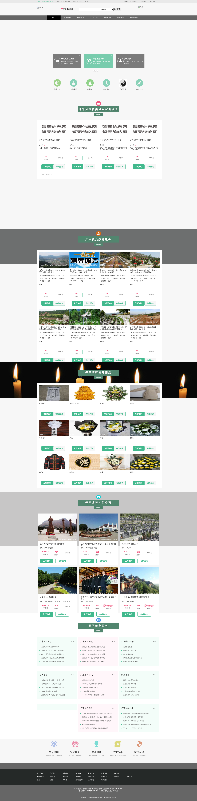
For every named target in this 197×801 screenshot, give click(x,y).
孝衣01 (134, 400)
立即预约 (47, 167)
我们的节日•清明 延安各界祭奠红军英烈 (95, 728)
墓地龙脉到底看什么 (129, 687)
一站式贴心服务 (67, 59)
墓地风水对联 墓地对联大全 (50, 647)
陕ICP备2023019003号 (93, 791)
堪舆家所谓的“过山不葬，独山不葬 (52, 650)
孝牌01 (73, 469)
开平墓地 (80, 17)
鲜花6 (103, 469)
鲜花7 (133, 469)
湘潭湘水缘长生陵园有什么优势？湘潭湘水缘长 (97, 717)
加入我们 (65, 773)
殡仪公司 (107, 17)
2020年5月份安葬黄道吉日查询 (92, 684)
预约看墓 (128, 59)
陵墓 (38, 780)
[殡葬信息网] (40, 7)
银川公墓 (129, 776)
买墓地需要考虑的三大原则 (131, 691)
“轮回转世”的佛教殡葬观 (90, 687)
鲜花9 (103, 434)
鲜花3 (133, 434)
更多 (49, 281)
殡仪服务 (134, 17)
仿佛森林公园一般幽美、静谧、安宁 (52, 680)
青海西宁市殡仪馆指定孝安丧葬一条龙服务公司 (104, 593)
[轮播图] (94, 71)
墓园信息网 (79, 780)
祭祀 (51, 780)
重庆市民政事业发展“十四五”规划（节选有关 (96, 721)
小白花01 (43, 434)
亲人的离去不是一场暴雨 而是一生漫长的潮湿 (137, 724)
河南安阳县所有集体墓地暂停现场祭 (93, 647)
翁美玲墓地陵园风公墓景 (49, 691)
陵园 (74, 1)
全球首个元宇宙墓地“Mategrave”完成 (93, 650)
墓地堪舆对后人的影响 (130, 680)
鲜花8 (103, 400)
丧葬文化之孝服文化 (129, 650)
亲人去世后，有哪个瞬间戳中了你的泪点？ (137, 713)
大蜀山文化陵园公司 (70, 593)
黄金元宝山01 (75, 400)
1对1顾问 (78, 773)
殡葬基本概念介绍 (88, 680)
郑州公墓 (53, 776)
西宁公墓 (117, 776)
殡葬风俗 (117, 773)
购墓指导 (104, 773)
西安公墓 (104, 776)
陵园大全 (94, 17)
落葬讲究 (143, 1)
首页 (54, 17)
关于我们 (40, 773)
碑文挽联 (126, 1)
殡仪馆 (87, 1)
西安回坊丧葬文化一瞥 (130, 661)
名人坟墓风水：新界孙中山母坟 (51, 684)
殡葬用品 (120, 17)
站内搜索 (117, 9)
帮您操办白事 (98, 59)
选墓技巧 (134, 1)
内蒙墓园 (104, 780)
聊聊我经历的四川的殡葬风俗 (132, 658)
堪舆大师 (91, 773)
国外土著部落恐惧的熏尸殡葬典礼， (52, 654)
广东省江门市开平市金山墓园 (140, 137)
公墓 (80, 1)
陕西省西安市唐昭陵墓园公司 (68, 539)
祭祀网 (65, 780)
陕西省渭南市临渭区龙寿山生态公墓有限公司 (105, 539)
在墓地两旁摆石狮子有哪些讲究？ (134, 717)
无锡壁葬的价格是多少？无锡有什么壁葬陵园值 (97, 713)
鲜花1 (73, 434)
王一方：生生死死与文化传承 (132, 728)
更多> (72, 641)
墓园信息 (91, 780)
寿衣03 (43, 469)
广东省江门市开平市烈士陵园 (110, 137)
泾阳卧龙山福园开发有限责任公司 (149, 593)
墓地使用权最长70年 (129, 684)
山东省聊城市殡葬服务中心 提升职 (93, 661)
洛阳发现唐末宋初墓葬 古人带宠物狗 (53, 695)
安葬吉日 (67, 1)
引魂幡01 (43, 400)
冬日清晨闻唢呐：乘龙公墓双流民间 (93, 695)
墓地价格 (67, 17)
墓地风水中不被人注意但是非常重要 (52, 658)
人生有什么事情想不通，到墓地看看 (52, 661)
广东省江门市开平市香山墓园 (80, 137)
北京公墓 (65, 776)
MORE (98, 114)
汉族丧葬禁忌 (127, 647)
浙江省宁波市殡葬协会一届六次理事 (93, 654)
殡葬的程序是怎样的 (88, 724)
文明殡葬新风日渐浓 (88, 691)
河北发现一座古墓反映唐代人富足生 (52, 687)
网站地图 (152, 1)
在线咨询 (59, 167)
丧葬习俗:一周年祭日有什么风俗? (133, 721)
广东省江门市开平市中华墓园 (49, 137)
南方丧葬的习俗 (128, 654)
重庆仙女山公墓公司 (153, 539)
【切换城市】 (71, 9)
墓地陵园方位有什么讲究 (131, 695)
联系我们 (53, 773)
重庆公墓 (78, 776)
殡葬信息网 (104, 791)
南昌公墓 (91, 776)
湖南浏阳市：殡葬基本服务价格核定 (93, 658)
